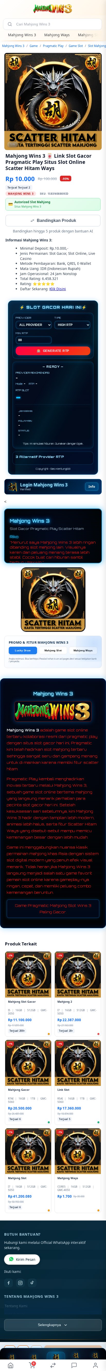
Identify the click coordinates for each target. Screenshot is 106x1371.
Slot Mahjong (97, 46)
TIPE (57, 318)
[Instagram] (20, 1283)
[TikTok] (32, 1283)
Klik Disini (57, 289)
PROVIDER (23, 318)
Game (34, 46)
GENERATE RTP (53, 351)
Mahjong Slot (89, 34)
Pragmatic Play (53, 46)
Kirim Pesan (25, 1260)
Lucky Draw (23, 651)
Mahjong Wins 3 (22, 34)
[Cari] (9, 24)
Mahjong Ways (57, 34)
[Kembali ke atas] (96, 1345)
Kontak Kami (15, 1314)
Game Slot (76, 46)
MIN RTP (22, 333)
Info (92, 487)
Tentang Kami (16, 1306)
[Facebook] (8, 1283)
